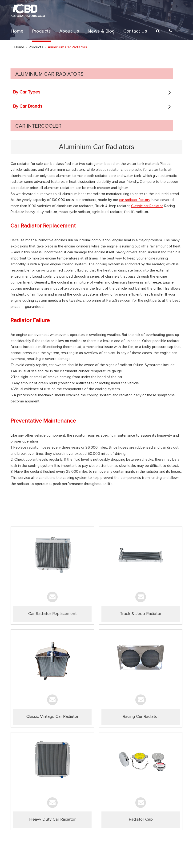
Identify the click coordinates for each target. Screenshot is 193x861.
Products (41, 31)
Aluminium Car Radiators (49, 74)
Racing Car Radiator (141, 717)
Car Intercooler (38, 126)
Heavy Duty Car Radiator (52, 819)
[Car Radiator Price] (52, 558)
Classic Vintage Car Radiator (52, 717)
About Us (69, 31)
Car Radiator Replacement (52, 614)
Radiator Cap (141, 819)
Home (17, 31)
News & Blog (101, 31)
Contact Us (135, 31)
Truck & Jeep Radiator (140, 614)
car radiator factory (134, 200)
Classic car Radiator (147, 206)
